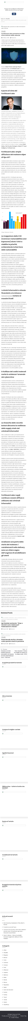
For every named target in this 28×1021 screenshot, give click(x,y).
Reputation (6, 984)
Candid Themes (15, 1017)
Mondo (5, 979)
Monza (5, 982)
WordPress (6, 1004)
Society (5, 992)
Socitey (5, 994)
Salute (5, 987)
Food (5, 967)
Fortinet (22, 68)
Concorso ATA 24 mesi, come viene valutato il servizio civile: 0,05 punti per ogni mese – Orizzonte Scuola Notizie (15, 931)
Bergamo (6, 955)
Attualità (3, 31)
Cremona (6, 962)
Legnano (6, 972)
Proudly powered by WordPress (10, 1016)
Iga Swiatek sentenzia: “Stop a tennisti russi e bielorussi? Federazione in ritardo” (12, 625)
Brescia (5, 957)
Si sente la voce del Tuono (10, 927)
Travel (5, 997)
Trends (5, 999)
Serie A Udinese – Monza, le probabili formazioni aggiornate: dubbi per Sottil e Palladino (13, 937)
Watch (5, 1002)
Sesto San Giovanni (8, 989)
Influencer (6, 970)
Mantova (6, 975)
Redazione (13, 37)
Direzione (12, 629)
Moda (5, 977)
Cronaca (6, 965)
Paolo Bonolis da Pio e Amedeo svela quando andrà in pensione (12, 640)
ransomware (6, 296)
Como (5, 960)
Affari (5, 950)
